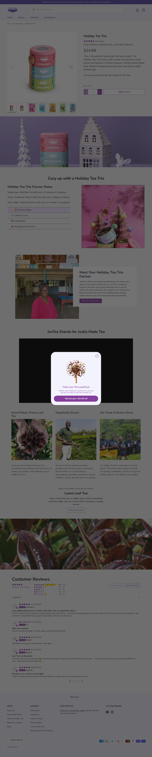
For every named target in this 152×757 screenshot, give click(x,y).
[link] (76, 369)
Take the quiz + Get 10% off (76, 399)
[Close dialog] (97, 356)
